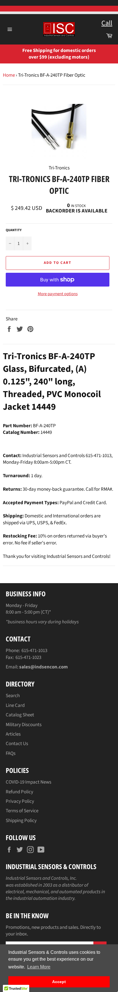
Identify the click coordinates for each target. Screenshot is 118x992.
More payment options (58, 294)
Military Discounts (24, 724)
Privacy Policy (20, 801)
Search (13, 695)
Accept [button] (59, 981)
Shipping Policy (21, 820)
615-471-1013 (34, 650)
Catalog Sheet (20, 714)
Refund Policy (19, 791)
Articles (13, 734)
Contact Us (17, 743)
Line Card (15, 705)
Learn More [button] (38, 966)
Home (9, 75)
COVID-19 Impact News (28, 782)
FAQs (10, 753)
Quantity (13, 230)
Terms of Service (22, 810)
